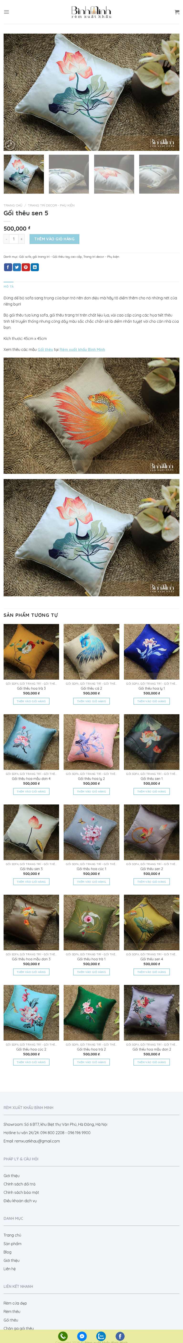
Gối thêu (11, 1320)
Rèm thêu (12, 1311)
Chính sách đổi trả (20, 1184)
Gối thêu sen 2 (151, 869)
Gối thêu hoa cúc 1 (91, 869)
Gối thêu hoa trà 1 (91, 959)
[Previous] (13, 92)
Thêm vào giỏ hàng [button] (31, 701)
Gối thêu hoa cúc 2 (31, 1049)
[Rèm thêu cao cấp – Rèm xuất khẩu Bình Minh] (91, 11)
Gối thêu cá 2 (91, 688)
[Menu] (6, 12)
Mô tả (9, 286)
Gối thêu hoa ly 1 (151, 688)
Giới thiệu (12, 1175)
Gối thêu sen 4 (151, 959)
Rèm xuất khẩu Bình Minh (82, 349)
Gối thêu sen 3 (31, 869)
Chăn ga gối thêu (19, 1328)
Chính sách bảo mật (21, 1192)
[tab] (9, 286)
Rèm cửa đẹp (15, 1303)
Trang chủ (13, 205)
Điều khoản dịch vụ (20, 1200)
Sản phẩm (12, 1243)
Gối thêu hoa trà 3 (31, 688)
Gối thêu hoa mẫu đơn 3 (31, 959)
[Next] (170, 92)
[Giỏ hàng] (177, 12)
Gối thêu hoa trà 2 (91, 1049)
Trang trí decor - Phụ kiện (51, 205)
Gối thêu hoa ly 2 (91, 779)
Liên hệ (10, 1268)
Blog (7, 1252)
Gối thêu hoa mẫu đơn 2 (151, 1049)
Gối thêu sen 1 (152, 779)
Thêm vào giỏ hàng (54, 239)
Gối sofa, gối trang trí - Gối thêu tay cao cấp (50, 257)
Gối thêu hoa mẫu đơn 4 (31, 779)
